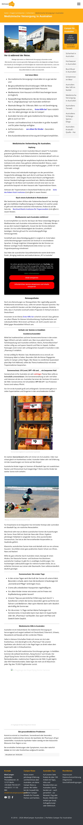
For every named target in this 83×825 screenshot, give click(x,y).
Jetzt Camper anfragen (71, 37)
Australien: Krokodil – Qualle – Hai (70, 129)
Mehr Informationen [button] (31, 273)
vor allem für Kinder (34, 129)
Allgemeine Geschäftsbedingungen (71, 781)
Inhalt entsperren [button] (31, 278)
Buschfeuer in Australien (71, 70)
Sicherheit (30, 13)
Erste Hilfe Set (41, 109)
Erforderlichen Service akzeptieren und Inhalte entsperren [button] (32, 285)
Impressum (67, 774)
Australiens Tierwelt (70, 107)
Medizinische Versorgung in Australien (71, 98)
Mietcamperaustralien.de (9, 4)
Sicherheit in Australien (71, 54)
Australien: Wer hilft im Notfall (70, 87)
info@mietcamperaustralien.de (15, 793)
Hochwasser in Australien (71, 62)
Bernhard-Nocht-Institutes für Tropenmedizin (30, 209)
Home (6, 13)
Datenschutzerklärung (71, 777)
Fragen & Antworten (17, 13)
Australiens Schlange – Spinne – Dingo (70, 117)
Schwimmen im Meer (71, 78)
